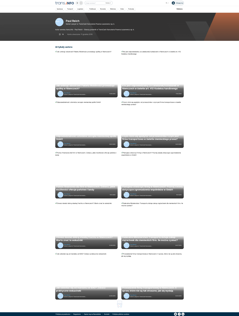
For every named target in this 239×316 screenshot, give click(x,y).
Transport (70, 9)
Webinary (113, 9)
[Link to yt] (175, 314)
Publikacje (92, 9)
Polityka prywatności (63, 314)
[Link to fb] (179, 314)
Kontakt (106, 314)
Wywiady (103, 9)
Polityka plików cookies (120, 314)
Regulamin (77, 314)
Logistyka (80, 9)
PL (166, 3)
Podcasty (131, 9)
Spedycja (60, 9)
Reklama (180, 9)
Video (122, 9)
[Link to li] (182, 314)
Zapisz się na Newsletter (92, 314)
